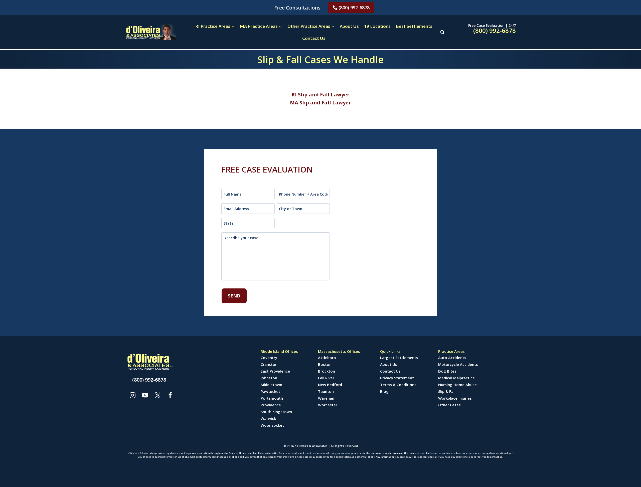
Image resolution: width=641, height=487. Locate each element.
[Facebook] (170, 395)
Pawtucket (270, 391)
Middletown (271, 384)
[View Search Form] (442, 32)
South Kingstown (276, 411)
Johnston (269, 377)
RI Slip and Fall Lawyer (320, 94)
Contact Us (314, 38)
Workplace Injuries (455, 398)
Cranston (269, 364)
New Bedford (330, 384)
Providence (271, 404)
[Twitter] (157, 395)
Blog (384, 391)
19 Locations (377, 26)
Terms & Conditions (398, 384)
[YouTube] (145, 395)
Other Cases (449, 404)
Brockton (326, 371)
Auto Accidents (452, 357)
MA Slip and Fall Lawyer (320, 102)
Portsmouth (272, 398)
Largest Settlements (399, 357)
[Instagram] (132, 395)
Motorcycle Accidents (458, 364)
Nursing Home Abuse (457, 384)
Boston (325, 364)
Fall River (326, 377)
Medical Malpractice (456, 377)
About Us (349, 26)
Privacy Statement (397, 377)
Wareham (327, 398)
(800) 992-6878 (353, 8)
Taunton (326, 391)
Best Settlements (414, 26)
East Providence (275, 371)
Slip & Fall (446, 391)
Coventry (269, 357)
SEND (234, 296)
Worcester (327, 404)
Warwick (268, 418)
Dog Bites (447, 371)
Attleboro (327, 357)
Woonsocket (272, 425)
